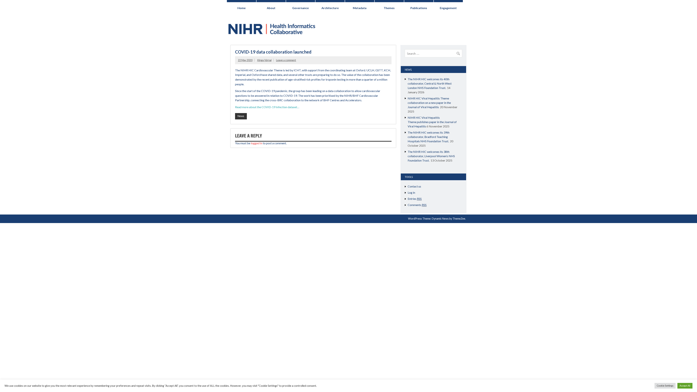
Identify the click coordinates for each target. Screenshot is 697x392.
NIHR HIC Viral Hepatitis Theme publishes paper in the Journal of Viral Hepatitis (432, 122)
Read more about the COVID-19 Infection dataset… (267, 107)
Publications (418, 8)
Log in (411, 192)
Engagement (448, 8)
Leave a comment (286, 60)
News (241, 116)
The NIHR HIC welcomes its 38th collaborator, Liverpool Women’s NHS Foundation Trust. (431, 156)
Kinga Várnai (264, 60)
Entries (415, 198)
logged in (256, 143)
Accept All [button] (685, 385)
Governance (300, 8)
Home (241, 8)
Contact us (414, 186)
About (271, 8)
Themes (389, 8)
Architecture (330, 8)
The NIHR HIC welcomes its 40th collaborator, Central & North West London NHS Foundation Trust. (430, 83)
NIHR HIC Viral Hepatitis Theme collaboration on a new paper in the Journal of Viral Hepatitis (429, 103)
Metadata (359, 8)
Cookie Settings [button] (665, 385)
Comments (417, 205)
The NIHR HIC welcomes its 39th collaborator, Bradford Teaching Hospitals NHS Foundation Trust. (428, 137)
